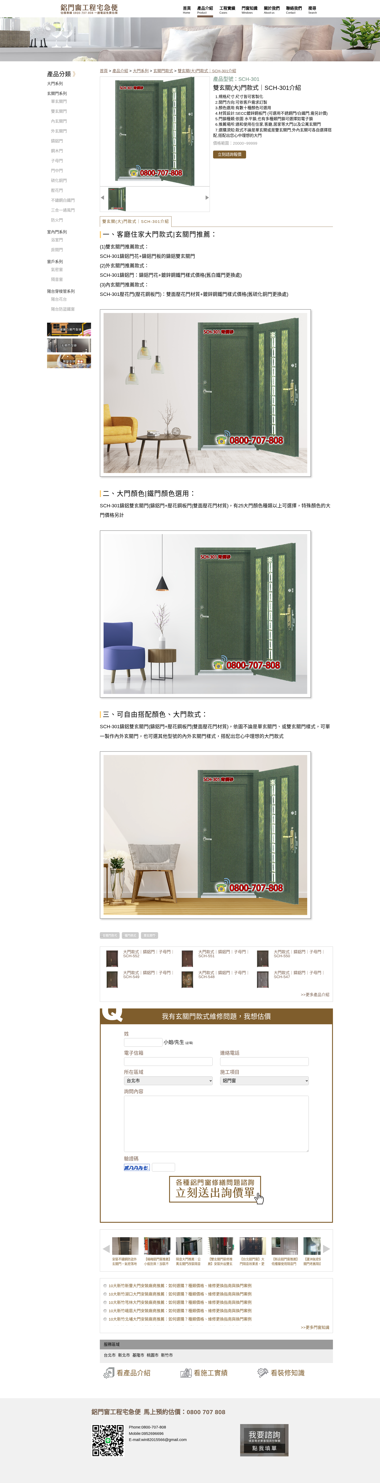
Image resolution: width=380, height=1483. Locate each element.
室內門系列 (57, 232)
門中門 (57, 171)
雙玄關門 (149, 935)
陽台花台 (59, 299)
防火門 (57, 220)
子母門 (57, 161)
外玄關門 (59, 131)
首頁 (104, 71)
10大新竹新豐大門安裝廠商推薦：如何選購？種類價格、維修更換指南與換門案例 (180, 1286)
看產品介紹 (134, 1373)
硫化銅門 (59, 180)
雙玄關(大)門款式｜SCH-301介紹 (207, 71)
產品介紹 (120, 71)
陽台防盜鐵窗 (63, 309)
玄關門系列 (57, 93)
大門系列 (141, 71)
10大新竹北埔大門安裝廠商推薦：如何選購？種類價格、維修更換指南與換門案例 (180, 1319)
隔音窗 (57, 279)
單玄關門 (59, 101)
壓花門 (57, 190)
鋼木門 (57, 151)
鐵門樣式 (130, 935)
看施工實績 (211, 1373)
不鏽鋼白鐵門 (63, 200)
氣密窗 (57, 269)
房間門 (57, 250)
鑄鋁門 (57, 141)
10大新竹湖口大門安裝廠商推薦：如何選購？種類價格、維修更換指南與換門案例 (180, 1294)
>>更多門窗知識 (315, 1328)
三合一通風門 (63, 210)
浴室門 (57, 240)
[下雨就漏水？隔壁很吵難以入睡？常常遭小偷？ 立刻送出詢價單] (216, 1190)
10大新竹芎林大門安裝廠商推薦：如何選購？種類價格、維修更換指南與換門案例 (180, 1302)
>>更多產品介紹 (315, 995)
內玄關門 (59, 121)
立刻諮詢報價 (229, 154)
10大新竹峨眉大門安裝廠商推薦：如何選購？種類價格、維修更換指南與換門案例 (180, 1311)
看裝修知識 (288, 1373)
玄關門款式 (163, 71)
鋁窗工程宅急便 (89, 9)
